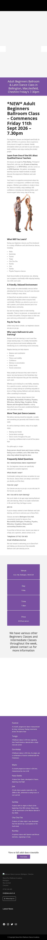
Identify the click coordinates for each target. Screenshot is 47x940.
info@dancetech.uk (19, 540)
